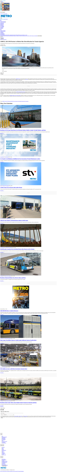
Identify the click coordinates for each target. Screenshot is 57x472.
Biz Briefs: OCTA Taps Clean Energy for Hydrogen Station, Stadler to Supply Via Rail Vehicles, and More (23, 130)
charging (10, 101)
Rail (0, 29)
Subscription (2, 35)
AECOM (26, 79)
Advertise (9, 35)
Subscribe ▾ (2, 2)
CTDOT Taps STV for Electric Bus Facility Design (11, 187)
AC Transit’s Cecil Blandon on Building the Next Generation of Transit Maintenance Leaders (20, 158)
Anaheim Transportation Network (20, 91)
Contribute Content (18, 35)
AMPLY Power (18, 78)
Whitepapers (3, 453)
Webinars (3, 452)
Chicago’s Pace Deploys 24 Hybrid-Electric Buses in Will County (14, 220)
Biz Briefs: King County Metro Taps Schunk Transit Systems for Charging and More (18, 402)
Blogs (3, 448)
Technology (1, 32)
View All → (2, 406)
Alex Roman (6, 128)
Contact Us (26, 35)
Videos (3, 449)
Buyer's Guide (4, 454)
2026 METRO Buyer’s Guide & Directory (9, 310)
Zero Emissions (2, 33)
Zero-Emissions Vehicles (17, 101)
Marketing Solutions (13, 35)
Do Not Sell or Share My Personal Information (17, 471)
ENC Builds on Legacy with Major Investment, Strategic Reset (13, 368)
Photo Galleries (4, 450)
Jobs (2, 451)
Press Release (23, 35)
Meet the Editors (6, 35)
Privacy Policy (30, 35)
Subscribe (1, 13)
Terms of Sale (9, 471)
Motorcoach (2, 24)
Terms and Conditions (34, 35)
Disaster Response (2, 21)
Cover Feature (3, 0)
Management (2, 23)
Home (1, 39)
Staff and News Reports (5, 185)
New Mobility (2, 26)
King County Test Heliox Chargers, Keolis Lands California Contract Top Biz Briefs (18, 340)
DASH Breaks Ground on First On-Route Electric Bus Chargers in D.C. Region (17, 249)
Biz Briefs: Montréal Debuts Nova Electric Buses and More (13, 277)
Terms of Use (6, 471)
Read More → (2, 133)
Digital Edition (5, 13)
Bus (0, 20)
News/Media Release (8, 218)
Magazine (3, 447)
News (6, 0)
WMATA (12, 101)
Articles (8, 0)
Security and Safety (2, 30)
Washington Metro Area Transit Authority (15, 95)
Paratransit (1, 27)
